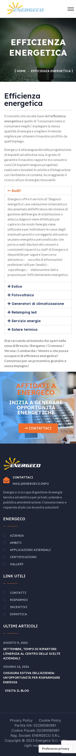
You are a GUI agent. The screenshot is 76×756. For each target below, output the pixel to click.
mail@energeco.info (31, 484)
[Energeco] (25, 7)
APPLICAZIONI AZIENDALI (30, 550)
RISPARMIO (19, 600)
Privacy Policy (21, 720)
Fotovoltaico (23, 295)
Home (21, 71)
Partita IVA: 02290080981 (35, 725)
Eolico (17, 286)
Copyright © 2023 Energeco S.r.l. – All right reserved (35, 743)
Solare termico (25, 329)
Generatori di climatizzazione (38, 304)
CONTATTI (18, 593)
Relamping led (24, 312)
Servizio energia (26, 321)
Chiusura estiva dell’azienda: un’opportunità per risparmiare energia (31, 677)
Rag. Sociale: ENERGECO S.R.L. (35, 735)
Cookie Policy (50, 720)
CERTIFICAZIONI (23, 557)
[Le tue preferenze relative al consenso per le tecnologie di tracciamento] (56, 749)
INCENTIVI (18, 607)
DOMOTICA (18, 614)
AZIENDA (17, 535)
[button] (38, 190)
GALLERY (16, 564)
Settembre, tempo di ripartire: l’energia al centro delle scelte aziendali (31, 653)
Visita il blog (17, 691)
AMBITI (16, 543)
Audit (16, 190)
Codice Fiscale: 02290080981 (35, 730)
